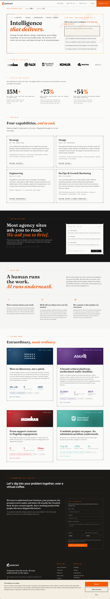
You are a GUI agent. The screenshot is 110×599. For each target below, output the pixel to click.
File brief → (96, 251)
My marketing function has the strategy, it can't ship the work (81, 45)
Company (70, 515)
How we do (82, 3)
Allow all (96, 584)
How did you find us (91, 532)
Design (76, 570)
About (93, 3)
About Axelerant (61, 567)
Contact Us (103, 3)
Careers (59, 578)
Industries (60, 570)
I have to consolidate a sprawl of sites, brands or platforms (80, 42)
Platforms (59, 573)
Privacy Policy (71, 541)
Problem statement (73, 521)
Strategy (76, 567)
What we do (70, 3)
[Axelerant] (7, 3)
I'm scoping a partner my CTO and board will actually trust (80, 49)
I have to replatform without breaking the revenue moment (80, 38)
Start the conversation (77, 545)
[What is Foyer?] (94, 17)
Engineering (77, 573)
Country (70, 532)
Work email (71, 508)
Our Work (60, 3)
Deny (96, 594)
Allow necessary (96, 589)
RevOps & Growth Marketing (79, 576)
